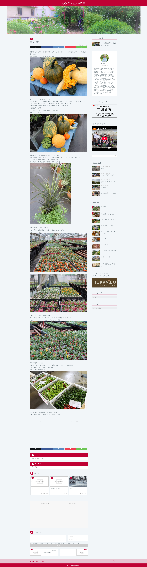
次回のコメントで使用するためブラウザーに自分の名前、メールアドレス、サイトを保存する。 (57, 543)
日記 (31, 38)
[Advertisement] (43, 433)
